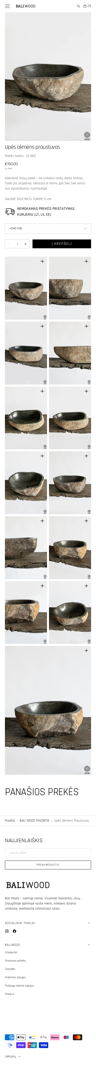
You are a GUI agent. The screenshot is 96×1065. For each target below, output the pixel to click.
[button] (7, 6)
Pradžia (10, 793)
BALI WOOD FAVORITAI (34, 793)
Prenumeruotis (46, 865)
